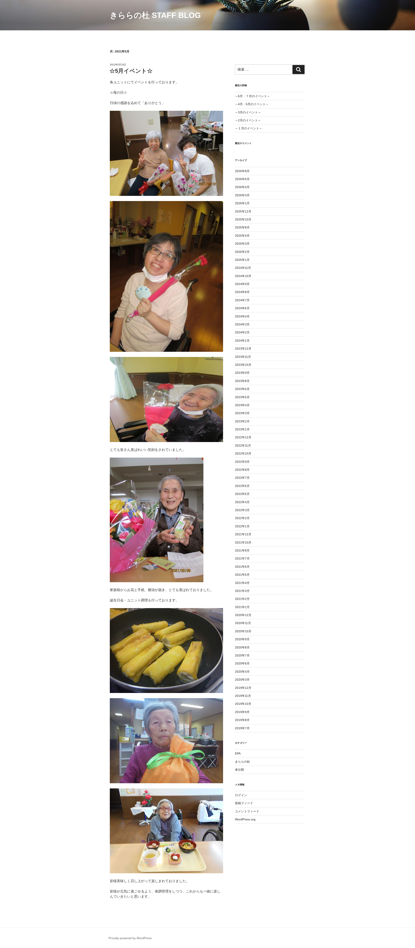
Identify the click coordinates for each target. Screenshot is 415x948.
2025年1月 (242, 260)
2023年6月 (242, 389)
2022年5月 (242, 494)
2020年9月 (242, 639)
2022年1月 (242, 526)
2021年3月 (242, 591)
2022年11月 (243, 445)
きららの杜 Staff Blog (155, 15)
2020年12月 (243, 615)
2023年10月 (243, 364)
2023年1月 (242, 429)
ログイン (241, 795)
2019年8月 (242, 720)
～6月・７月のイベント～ (252, 96)
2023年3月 (242, 413)
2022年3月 (242, 510)
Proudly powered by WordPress (130, 938)
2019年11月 (243, 696)
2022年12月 (243, 437)
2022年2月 (242, 518)
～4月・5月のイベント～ (252, 104)
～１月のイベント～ (248, 128)
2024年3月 (242, 324)
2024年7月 (242, 300)
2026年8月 (242, 171)
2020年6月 (242, 663)
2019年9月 (242, 712)
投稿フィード (244, 803)
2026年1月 (242, 203)
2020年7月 (242, 655)
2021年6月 (242, 566)
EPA (238, 753)
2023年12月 (243, 348)
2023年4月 (242, 405)
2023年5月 (242, 397)
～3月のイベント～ (248, 112)
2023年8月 (242, 381)
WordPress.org (245, 819)
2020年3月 (242, 679)
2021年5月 (242, 574)
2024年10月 (243, 276)
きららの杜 (242, 761)
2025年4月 (242, 235)
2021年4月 (242, 583)
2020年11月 (243, 623)
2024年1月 (242, 340)
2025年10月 (243, 219)
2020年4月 (242, 671)
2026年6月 (242, 179)
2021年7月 (242, 558)
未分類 (239, 769)
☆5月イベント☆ (131, 71)
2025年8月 (242, 227)
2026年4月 (242, 187)
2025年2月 (242, 252)
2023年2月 (242, 421)
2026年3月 (242, 195)
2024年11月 (243, 267)
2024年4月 (242, 316)
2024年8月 (242, 292)
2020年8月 (242, 647)
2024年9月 (242, 284)
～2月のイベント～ (248, 120)
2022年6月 (242, 486)
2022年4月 (242, 502)
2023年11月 (243, 356)
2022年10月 (243, 453)
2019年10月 (243, 703)
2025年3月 (242, 243)
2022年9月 (242, 461)
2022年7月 (242, 477)
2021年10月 (243, 542)
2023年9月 (242, 372)
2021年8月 (242, 550)
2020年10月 (243, 631)
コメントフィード (247, 811)
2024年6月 (242, 308)
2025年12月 (243, 211)
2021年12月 (243, 534)
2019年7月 (242, 728)
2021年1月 (242, 607)
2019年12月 (243, 688)
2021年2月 (242, 599)
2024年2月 (242, 332)
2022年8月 (242, 469)
